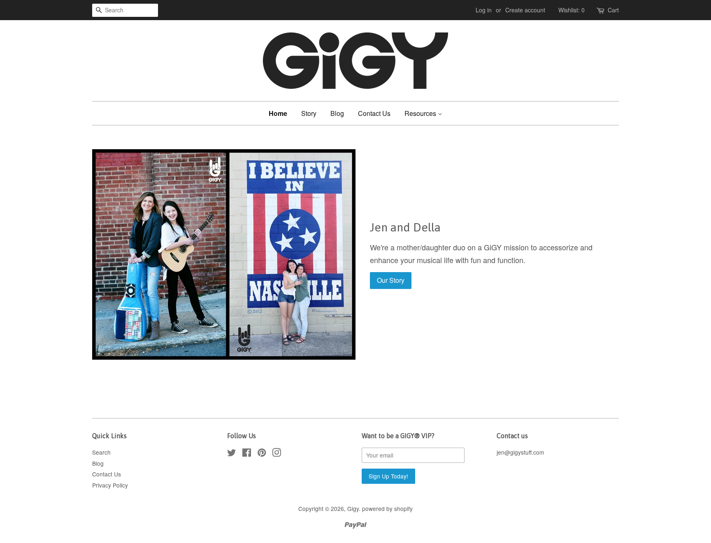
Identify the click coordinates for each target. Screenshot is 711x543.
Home (278, 113)
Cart (613, 10)
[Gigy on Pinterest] (261, 454)
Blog (337, 113)
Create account (525, 10)
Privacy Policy (110, 485)
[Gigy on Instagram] (276, 454)
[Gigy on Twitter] (231, 454)
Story (308, 113)
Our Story (390, 280)
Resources (421, 113)
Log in (484, 10)
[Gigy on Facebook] (246, 454)
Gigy (353, 508)
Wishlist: (571, 10)
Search (101, 452)
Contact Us (374, 113)
